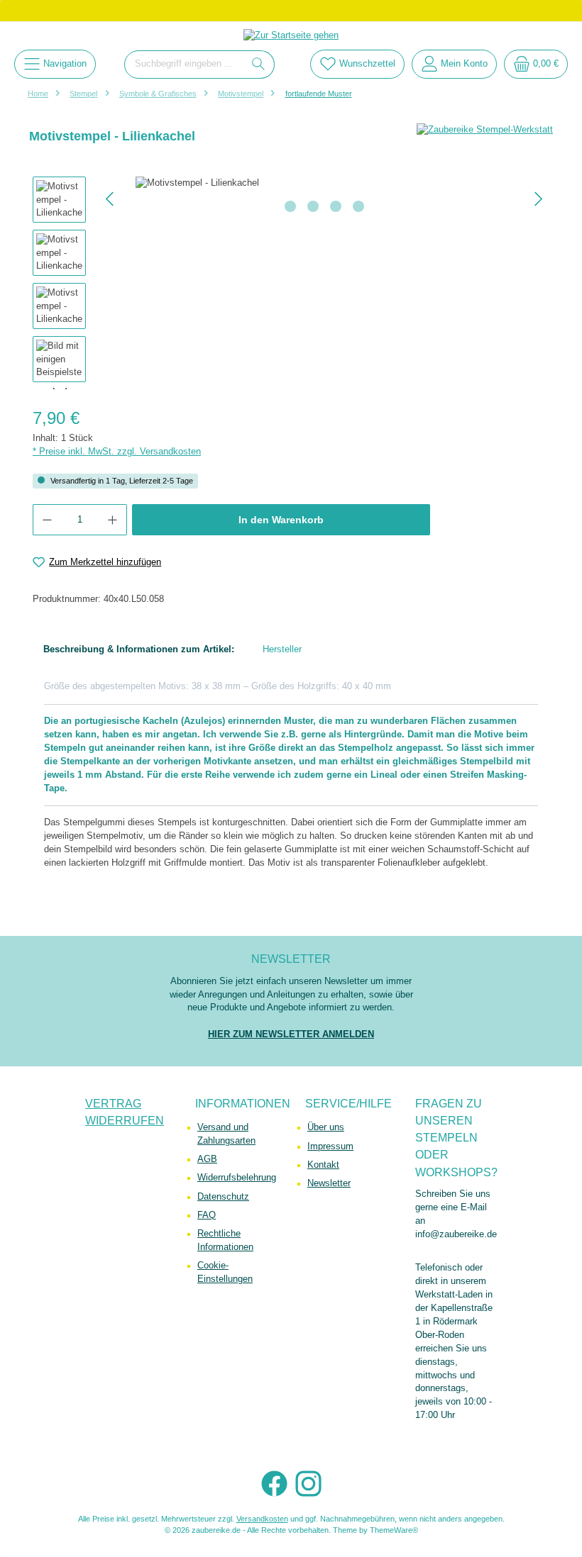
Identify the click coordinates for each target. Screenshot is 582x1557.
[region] (291, 283)
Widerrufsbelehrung (236, 1178)
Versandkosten (262, 1518)
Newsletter (329, 1183)
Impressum (330, 1146)
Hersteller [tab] (282, 649)
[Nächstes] (538, 199)
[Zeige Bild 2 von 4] (313, 206)
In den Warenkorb (281, 519)
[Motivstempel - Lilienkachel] (324, 183)
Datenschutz (223, 1197)
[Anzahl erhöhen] (113, 519)
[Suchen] (259, 64)
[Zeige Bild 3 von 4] (335, 206)
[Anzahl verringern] (47, 519)
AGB (207, 1159)
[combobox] (183, 64)
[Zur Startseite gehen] (291, 36)
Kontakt (323, 1165)
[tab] (138, 650)
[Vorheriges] (110, 199)
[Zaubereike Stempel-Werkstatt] (485, 130)
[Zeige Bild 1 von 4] (290, 206)
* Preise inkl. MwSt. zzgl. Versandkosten (117, 452)
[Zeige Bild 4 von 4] (358, 206)
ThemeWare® (394, 1530)
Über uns (325, 1127)
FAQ (206, 1215)
